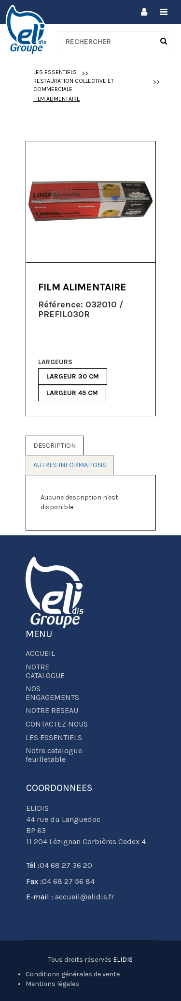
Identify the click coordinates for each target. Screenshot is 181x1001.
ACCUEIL (40, 653)
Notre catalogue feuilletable (54, 755)
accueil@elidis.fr (83, 896)
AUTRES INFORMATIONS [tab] (69, 465)
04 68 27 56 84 (68, 881)
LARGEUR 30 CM (72, 376)
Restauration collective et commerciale (73, 84)
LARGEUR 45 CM (72, 393)
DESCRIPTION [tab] (54, 445)
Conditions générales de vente (73, 974)
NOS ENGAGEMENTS (52, 693)
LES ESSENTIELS (54, 737)
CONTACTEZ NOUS (57, 724)
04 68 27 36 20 (66, 865)
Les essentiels (55, 72)
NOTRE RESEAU (52, 710)
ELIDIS (123, 960)
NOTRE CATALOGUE (45, 671)
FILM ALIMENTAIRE (56, 98)
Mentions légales (52, 984)
